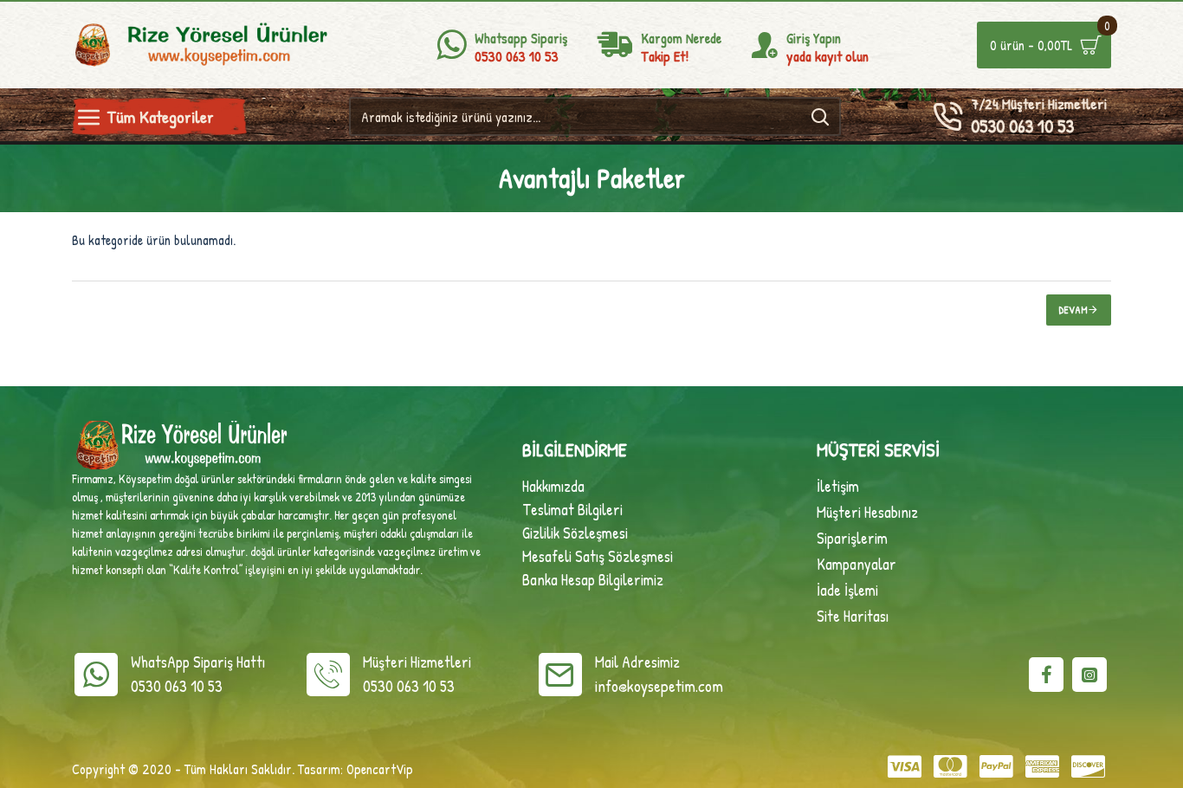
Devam (1073, 309)
